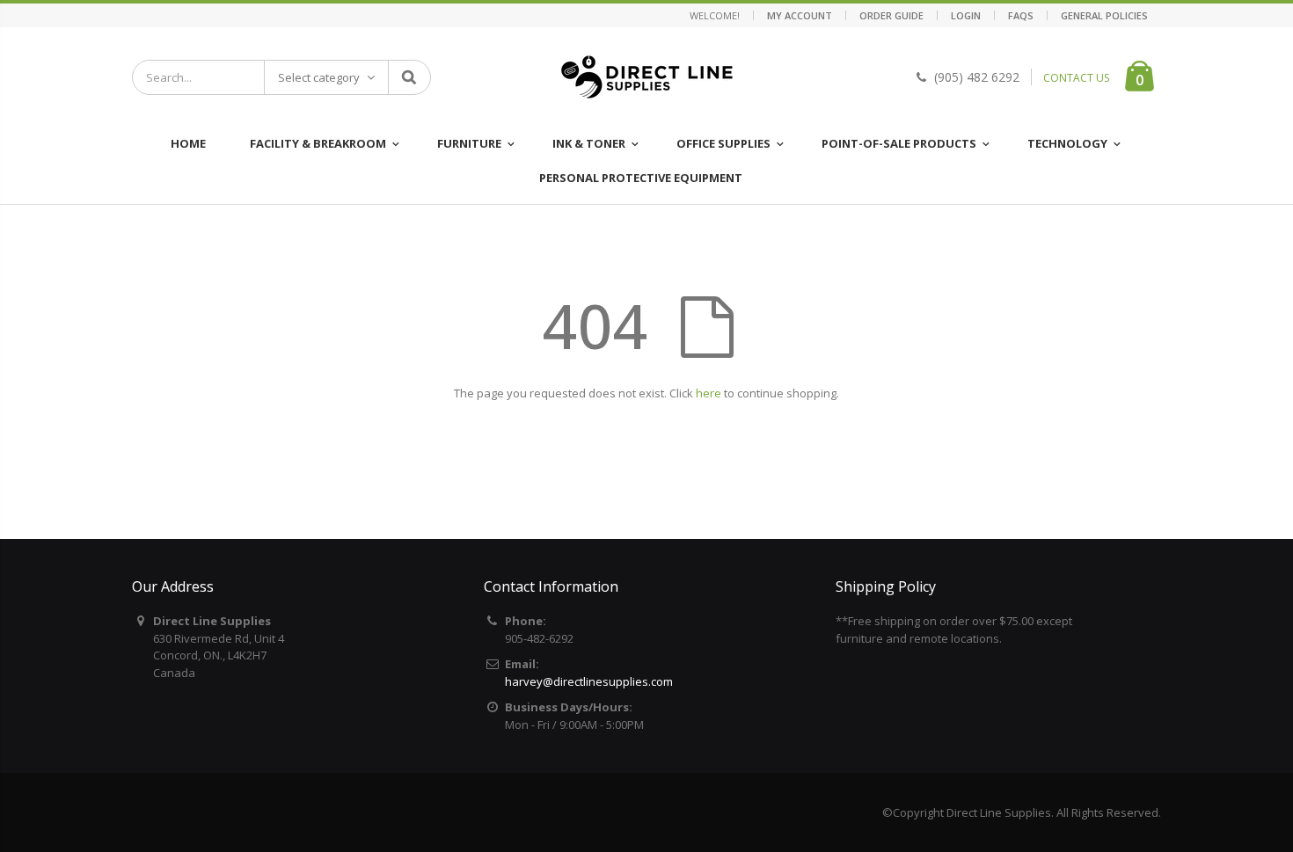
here (708, 393)
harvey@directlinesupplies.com (589, 681)
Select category (319, 77)
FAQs (1021, 15)
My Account (799, 15)
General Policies (1104, 15)
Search (408, 77)
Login (966, 15)
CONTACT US (1076, 77)
